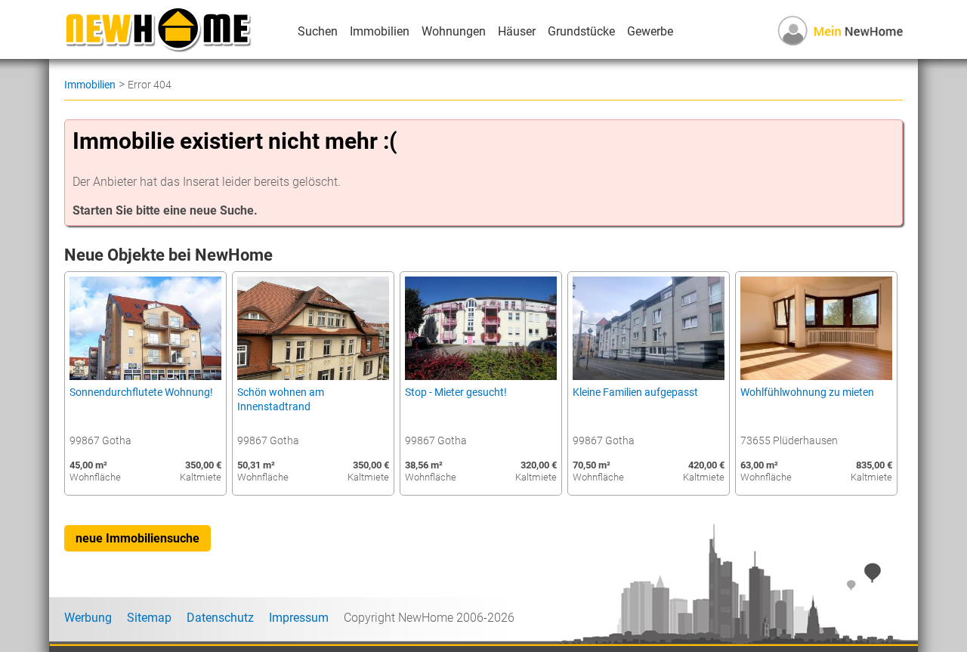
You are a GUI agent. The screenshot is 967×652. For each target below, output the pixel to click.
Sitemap (149, 617)
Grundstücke (581, 31)
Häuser (517, 31)
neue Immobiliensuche (137, 538)
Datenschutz (220, 617)
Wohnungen (454, 31)
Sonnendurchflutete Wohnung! (141, 392)
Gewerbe (650, 31)
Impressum (299, 617)
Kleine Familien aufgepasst (635, 392)
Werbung (88, 617)
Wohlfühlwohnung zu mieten (807, 392)
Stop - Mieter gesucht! (456, 392)
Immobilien (379, 31)
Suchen (318, 31)
